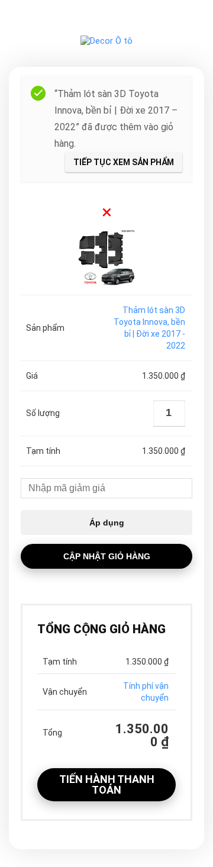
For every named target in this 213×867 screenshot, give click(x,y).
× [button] (107, 211)
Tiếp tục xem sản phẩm (123, 162)
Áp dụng (106, 522)
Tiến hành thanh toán (106, 784)
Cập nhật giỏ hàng (106, 556)
